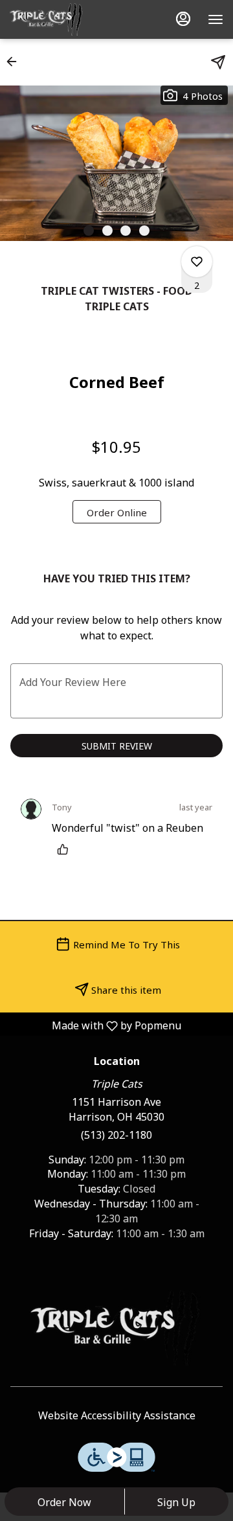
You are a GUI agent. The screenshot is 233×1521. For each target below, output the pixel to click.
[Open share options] (218, 62)
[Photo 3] (125, 230)
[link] (116, 511)
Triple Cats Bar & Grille (116, 1328)
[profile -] (183, 19)
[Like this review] (66, 849)
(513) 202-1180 (116, 1134)
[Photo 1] (88, 230)
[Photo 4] (144, 230)
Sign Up (176, 1501)
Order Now (64, 1501)
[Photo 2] (107, 230)
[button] (15, 61)
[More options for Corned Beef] (196, 261)
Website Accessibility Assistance (116, 1415)
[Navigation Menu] (215, 19)
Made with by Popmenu (95, 1025)
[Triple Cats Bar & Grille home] (68, 19)
